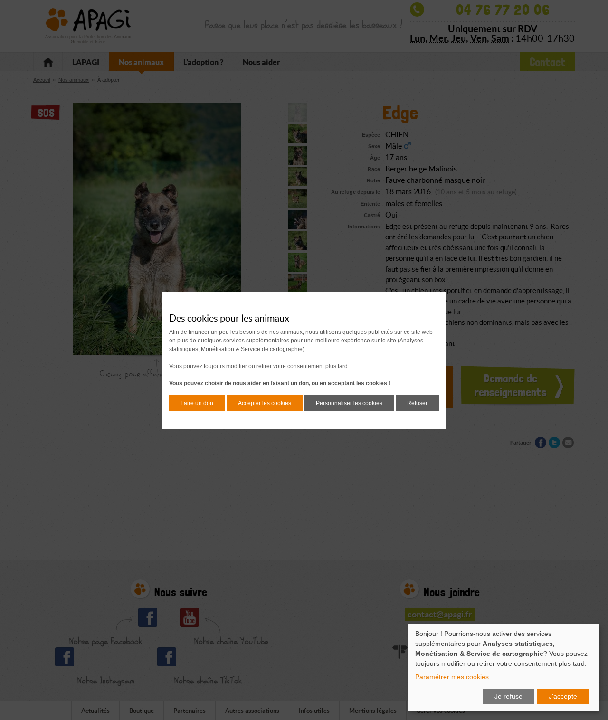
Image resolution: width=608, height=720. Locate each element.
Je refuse (508, 696)
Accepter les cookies (264, 403)
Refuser (417, 403)
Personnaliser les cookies (349, 403)
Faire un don (196, 403)
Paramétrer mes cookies (452, 677)
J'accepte (563, 696)
